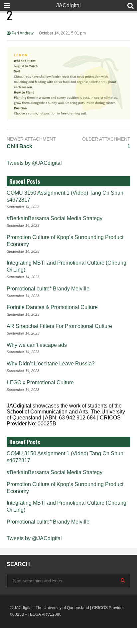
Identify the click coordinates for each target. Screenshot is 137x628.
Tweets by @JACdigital (34, 163)
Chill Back (19, 146)
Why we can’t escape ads (37, 345)
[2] (68, 117)
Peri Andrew (22, 33)
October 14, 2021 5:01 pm (62, 33)
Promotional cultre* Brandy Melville (48, 288)
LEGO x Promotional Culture (40, 382)
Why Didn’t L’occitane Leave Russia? (51, 363)
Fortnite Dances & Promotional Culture (52, 307)
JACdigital (68, 5)
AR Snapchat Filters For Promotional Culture (59, 326)
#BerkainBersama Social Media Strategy (54, 218)
